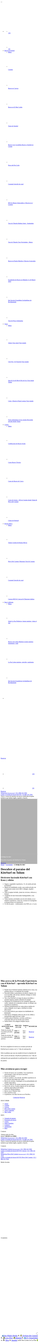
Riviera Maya (8, 523)
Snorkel (14, 1340)
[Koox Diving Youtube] (18, 741)
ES (33, 788)
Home (2, 864)
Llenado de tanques (10, 1118)
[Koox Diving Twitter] (18, 727)
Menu (10, 52)
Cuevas (6, 1107)
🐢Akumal (17, 1338)
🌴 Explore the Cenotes (29, 1336)
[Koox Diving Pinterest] (18, 755)
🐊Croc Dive (8, 1338)
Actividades (9, 864)
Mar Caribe (7, 1112)
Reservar (3, 758)
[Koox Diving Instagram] (18, 712)
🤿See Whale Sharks (10, 1336)
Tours (6, 324)
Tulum (6, 1104)
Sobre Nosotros (8, 1123)
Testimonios (7, 1126)
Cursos (6, 424)
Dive (7, 1340)
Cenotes (6, 1105)
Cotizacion (16, 1097)
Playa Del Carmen (9, 1109)
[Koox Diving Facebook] (18, 698)
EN (33, 774)
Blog (5, 1128)
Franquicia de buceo (10, 1120)
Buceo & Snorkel (9, 50)
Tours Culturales (9, 1110)
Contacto (7, 1125)
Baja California (8, 602)
